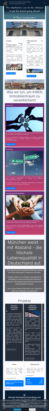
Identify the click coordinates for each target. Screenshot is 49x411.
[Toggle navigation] (44, 3)
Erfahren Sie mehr (11, 73)
